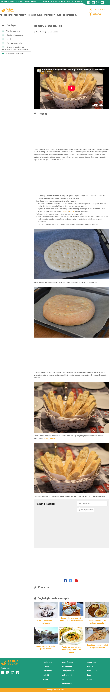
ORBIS (61, 690)
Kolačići (27, 1)
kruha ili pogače (49, 438)
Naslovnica (5, 1)
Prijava (79, 1)
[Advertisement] (71, 48)
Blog (59, 15)
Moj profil (56, 1)
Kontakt (33, 1)
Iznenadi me (68, 15)
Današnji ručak (35, 15)
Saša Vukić (40, 32)
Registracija (47, 1)
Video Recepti (67, 662)
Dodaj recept (65, 1)
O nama (12, 1)
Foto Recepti (20, 15)
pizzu (65, 211)
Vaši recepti (49, 15)
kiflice (71, 211)
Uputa (74, 1)
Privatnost (19, 1)
